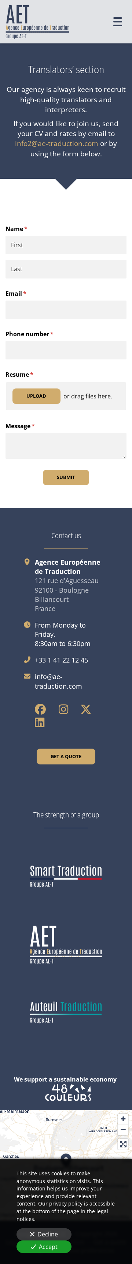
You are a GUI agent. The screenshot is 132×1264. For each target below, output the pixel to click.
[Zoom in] (123, 1119)
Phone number (42, 334)
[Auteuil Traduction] (66, 1013)
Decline (47, 1234)
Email (28, 294)
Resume (32, 374)
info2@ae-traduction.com (56, 143)
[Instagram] (63, 709)
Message (32, 426)
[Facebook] (40, 709)
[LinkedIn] (39, 722)
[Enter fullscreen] (123, 1144)
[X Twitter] (86, 709)
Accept (48, 1247)
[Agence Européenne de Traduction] (66, 945)
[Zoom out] (123, 1130)
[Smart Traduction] (66, 876)
